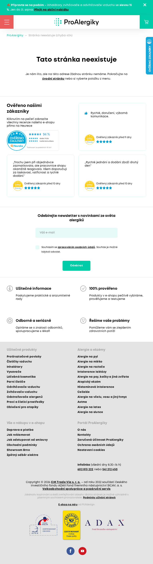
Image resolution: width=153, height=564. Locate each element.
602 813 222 (85, 469)
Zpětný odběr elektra (22, 455)
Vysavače (14, 372)
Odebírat (76, 266)
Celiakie (83, 392)
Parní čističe (16, 382)
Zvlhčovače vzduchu (22, 392)
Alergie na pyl (87, 357)
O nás (81, 430)
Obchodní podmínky (22, 445)
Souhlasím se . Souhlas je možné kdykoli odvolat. (79, 249)
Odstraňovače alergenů (25, 397)
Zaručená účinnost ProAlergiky (100, 440)
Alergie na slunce (90, 412)
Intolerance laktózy (91, 372)
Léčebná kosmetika (21, 377)
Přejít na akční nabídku (51, 10)
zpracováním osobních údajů (76, 247)
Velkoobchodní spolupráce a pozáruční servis (76, 489)
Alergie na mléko (89, 362)
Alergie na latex (89, 407)
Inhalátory (14, 367)
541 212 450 (110, 469)
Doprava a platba (20, 430)
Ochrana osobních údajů (96, 445)
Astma (82, 402)
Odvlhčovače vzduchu (23, 387)
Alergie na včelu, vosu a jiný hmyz (102, 397)
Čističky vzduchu (19, 362)
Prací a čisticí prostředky (25, 402)
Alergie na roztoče (91, 367)
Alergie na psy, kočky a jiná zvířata (103, 377)
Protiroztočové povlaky (24, 357)
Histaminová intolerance (95, 387)
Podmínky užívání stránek (99, 498)
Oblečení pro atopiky (22, 407)
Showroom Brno (18, 450)
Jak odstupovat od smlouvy (27, 440)
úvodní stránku (53, 79)
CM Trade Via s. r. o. (65, 482)
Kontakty (84, 435)
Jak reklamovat (18, 435)
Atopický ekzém (89, 382)
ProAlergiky (15, 35)
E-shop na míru (67, 505)
